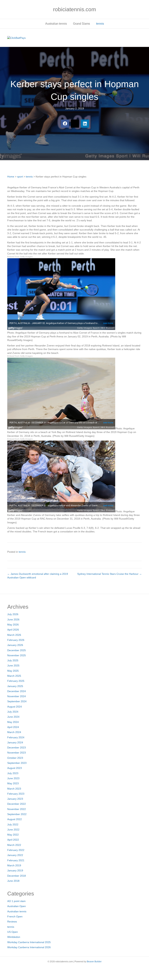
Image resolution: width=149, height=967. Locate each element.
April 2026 (13, 629)
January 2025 (15, 686)
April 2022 (13, 839)
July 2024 (12, 711)
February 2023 (15, 793)
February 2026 (15, 640)
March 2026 (14, 634)
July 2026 (12, 614)
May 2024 (13, 722)
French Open (15, 916)
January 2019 (15, 870)
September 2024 (17, 701)
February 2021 (15, 860)
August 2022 (14, 819)
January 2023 (15, 798)
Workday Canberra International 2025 (29, 942)
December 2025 (16, 650)
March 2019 (14, 865)
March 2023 (14, 788)
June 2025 (13, 665)
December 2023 (16, 747)
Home (10, 176)
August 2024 (14, 706)
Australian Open (16, 906)
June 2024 (13, 716)
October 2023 (15, 757)
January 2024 (15, 742)
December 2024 (16, 691)
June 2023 (13, 778)
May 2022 (13, 834)
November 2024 (16, 696)
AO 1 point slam (16, 901)
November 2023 (16, 752)
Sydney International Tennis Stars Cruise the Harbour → (109, 573)
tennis (100, 23)
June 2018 (13, 880)
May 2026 (13, 624)
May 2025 (13, 670)
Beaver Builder (94, 961)
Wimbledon (13, 936)
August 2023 (14, 768)
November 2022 (16, 809)
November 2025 (16, 655)
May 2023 (13, 783)
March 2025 (14, 675)
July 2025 (12, 660)
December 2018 (16, 875)
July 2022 (12, 824)
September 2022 (17, 814)
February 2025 (15, 680)
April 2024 (13, 727)
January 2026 (15, 645)
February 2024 (15, 737)
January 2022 (15, 855)
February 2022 (15, 850)
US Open (12, 931)
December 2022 (16, 803)
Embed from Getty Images (20, 257)
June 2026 (13, 619)
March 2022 (14, 844)
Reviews (12, 921)
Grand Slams (81, 23)
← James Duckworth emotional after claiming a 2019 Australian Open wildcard (37, 575)
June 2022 (13, 829)
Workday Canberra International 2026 (29, 947)
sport (20, 176)
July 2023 (12, 773)
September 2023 (17, 762)
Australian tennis (56, 23)
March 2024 (14, 732)
